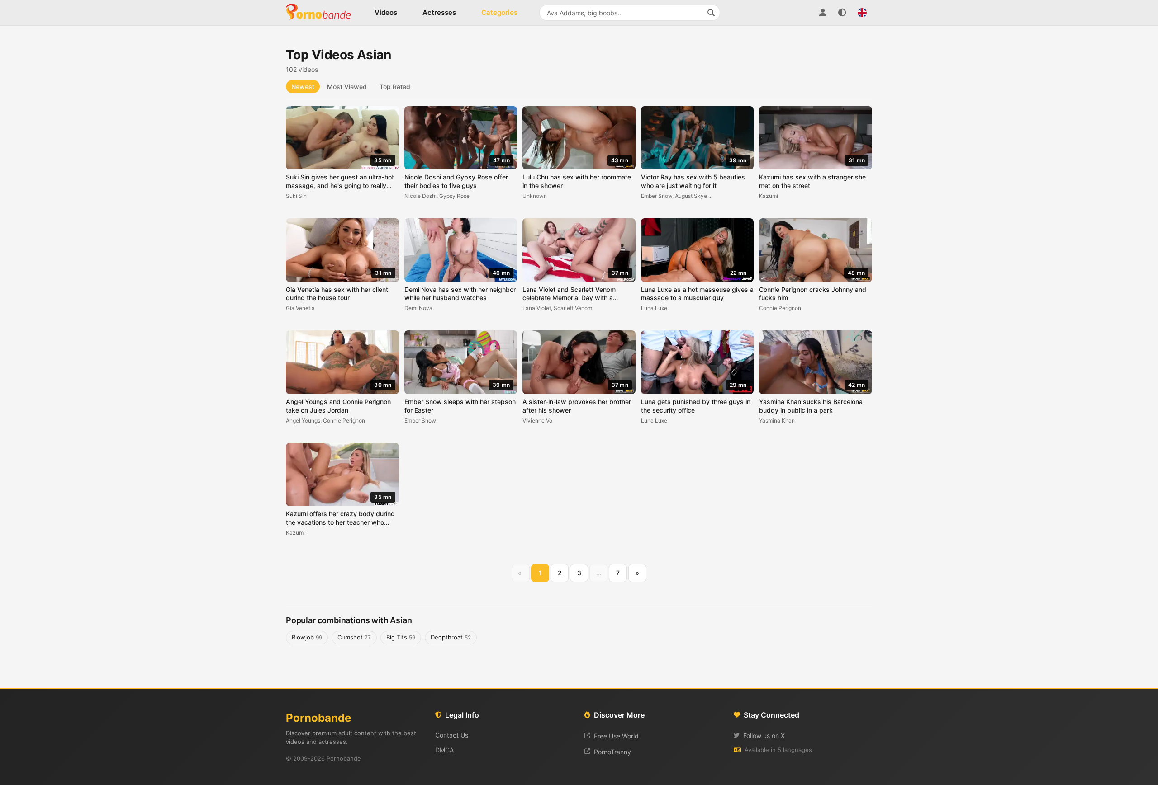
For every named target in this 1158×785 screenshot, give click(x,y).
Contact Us (451, 735)
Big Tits (400, 637)
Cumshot (354, 637)
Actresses (439, 12)
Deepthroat (451, 637)
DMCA (444, 750)
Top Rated (395, 86)
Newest (302, 86)
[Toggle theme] (842, 13)
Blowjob (307, 637)
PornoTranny (612, 752)
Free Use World (616, 736)
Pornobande (322, 13)
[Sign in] (822, 13)
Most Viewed (347, 86)
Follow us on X (764, 735)
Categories (499, 12)
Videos (386, 12)
